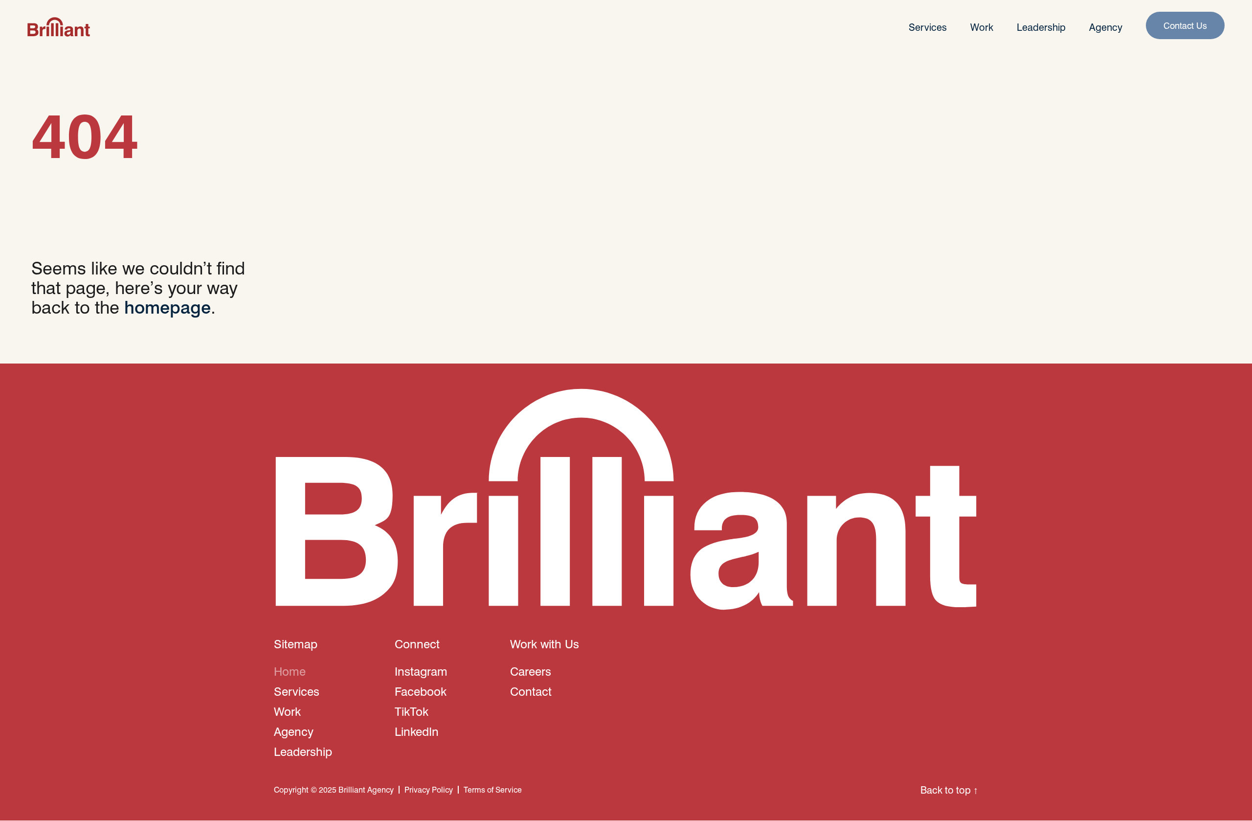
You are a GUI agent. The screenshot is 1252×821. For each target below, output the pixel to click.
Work (981, 27)
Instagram (421, 671)
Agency (1105, 27)
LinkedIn (417, 731)
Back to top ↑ (949, 789)
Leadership (1041, 27)
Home (290, 671)
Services (928, 27)
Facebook (421, 691)
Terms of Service (493, 789)
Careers (530, 671)
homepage (167, 306)
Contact (531, 691)
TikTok (411, 711)
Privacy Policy (428, 789)
